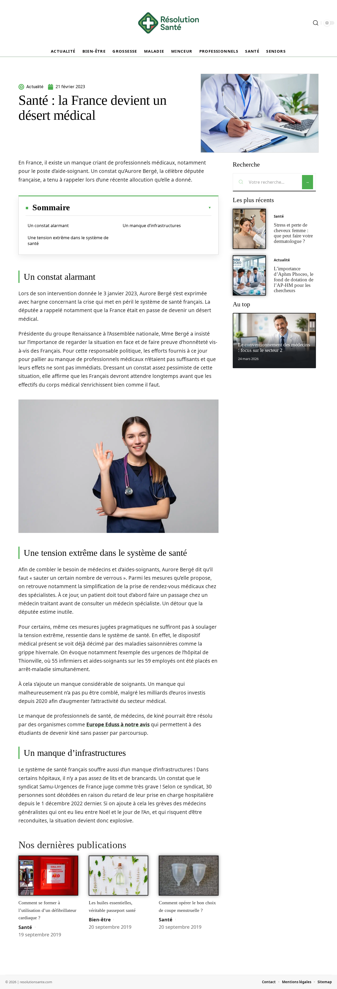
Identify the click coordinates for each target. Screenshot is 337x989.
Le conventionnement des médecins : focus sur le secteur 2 (274, 347)
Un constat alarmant (48, 225)
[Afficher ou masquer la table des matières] (140, 207)
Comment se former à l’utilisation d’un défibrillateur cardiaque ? (47, 910)
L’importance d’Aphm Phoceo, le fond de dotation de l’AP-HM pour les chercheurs (293, 279)
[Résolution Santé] (168, 23)
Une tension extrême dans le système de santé (68, 240)
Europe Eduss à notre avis (118, 724)
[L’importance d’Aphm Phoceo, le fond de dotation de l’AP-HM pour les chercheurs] (249, 275)
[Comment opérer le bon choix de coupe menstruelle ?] (188, 875)
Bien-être (100, 919)
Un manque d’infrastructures (152, 225)
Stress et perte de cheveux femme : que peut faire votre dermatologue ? (293, 233)
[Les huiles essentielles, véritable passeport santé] (118, 875)
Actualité (282, 260)
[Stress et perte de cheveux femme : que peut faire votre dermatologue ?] (249, 229)
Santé (25, 927)
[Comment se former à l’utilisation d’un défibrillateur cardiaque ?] (48, 875)
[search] (315, 22)
